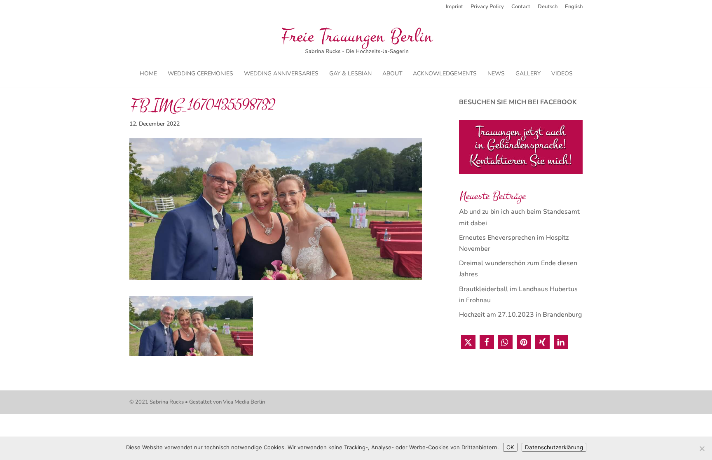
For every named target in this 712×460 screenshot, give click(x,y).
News (496, 74)
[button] (468, 342)
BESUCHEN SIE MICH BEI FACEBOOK (518, 102)
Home (148, 74)
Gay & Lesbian (350, 74)
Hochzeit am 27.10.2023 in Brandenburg (520, 314)
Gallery (528, 74)
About (392, 74)
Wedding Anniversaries (281, 74)
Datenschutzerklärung (554, 447)
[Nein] (702, 448)
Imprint (454, 7)
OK (510, 447)
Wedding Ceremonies (200, 74)
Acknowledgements (445, 74)
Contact (520, 7)
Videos (562, 74)
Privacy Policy (487, 7)
